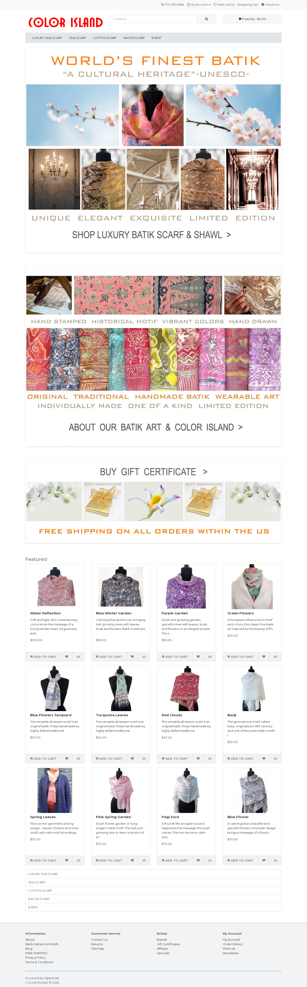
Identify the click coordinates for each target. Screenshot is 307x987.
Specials (163, 953)
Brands (162, 939)
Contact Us (99, 939)
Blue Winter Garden (113, 613)
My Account (231, 939)
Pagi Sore (170, 817)
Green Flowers (240, 613)
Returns (96, 944)
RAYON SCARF (134, 38)
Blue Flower (238, 817)
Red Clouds (172, 715)
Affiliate (162, 948)
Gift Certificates (168, 944)
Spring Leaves (43, 817)
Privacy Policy (35, 957)
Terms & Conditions (39, 962)
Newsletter (231, 953)
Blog (28, 948)
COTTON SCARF (105, 38)
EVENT (156, 38)
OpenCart (51, 978)
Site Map (97, 948)
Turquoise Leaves (112, 715)
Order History (232, 944)
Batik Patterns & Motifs (41, 944)
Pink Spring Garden (113, 817)
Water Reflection (45, 613)
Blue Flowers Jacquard (50, 715)
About (29, 939)
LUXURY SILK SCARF (47, 38)
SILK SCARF (77, 38)
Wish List (229, 948)
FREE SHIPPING (36, 953)
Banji (231, 715)
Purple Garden (175, 613)
